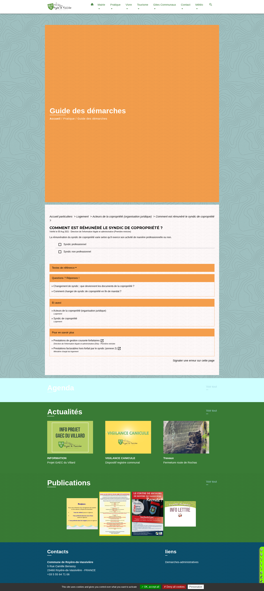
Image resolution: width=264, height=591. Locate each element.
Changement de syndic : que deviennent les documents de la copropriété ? (93, 286)
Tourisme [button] (142, 4)
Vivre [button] (129, 4)
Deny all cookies (175, 587)
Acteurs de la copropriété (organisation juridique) (122, 216)
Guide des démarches (92, 118)
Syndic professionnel (72, 244)
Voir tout (211, 386)
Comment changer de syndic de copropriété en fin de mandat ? (87, 291)
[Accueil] (66, 7)
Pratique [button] (115, 4)
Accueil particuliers (61, 216)
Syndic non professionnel (74, 252)
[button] (92, 5)
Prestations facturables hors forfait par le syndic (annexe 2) (87, 348)
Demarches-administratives (181, 562)
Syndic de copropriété (65, 318)
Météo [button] (199, 4)
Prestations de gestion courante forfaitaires (78, 340)
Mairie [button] (101, 4)
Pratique (69, 118)
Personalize (195, 587)
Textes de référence (63, 267)
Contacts (57, 551)
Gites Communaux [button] (164, 4)
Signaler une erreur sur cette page (194, 360)
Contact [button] (185, 4)
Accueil (55, 118)
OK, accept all (151, 587)
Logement (82, 216)
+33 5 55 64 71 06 (58, 574)
